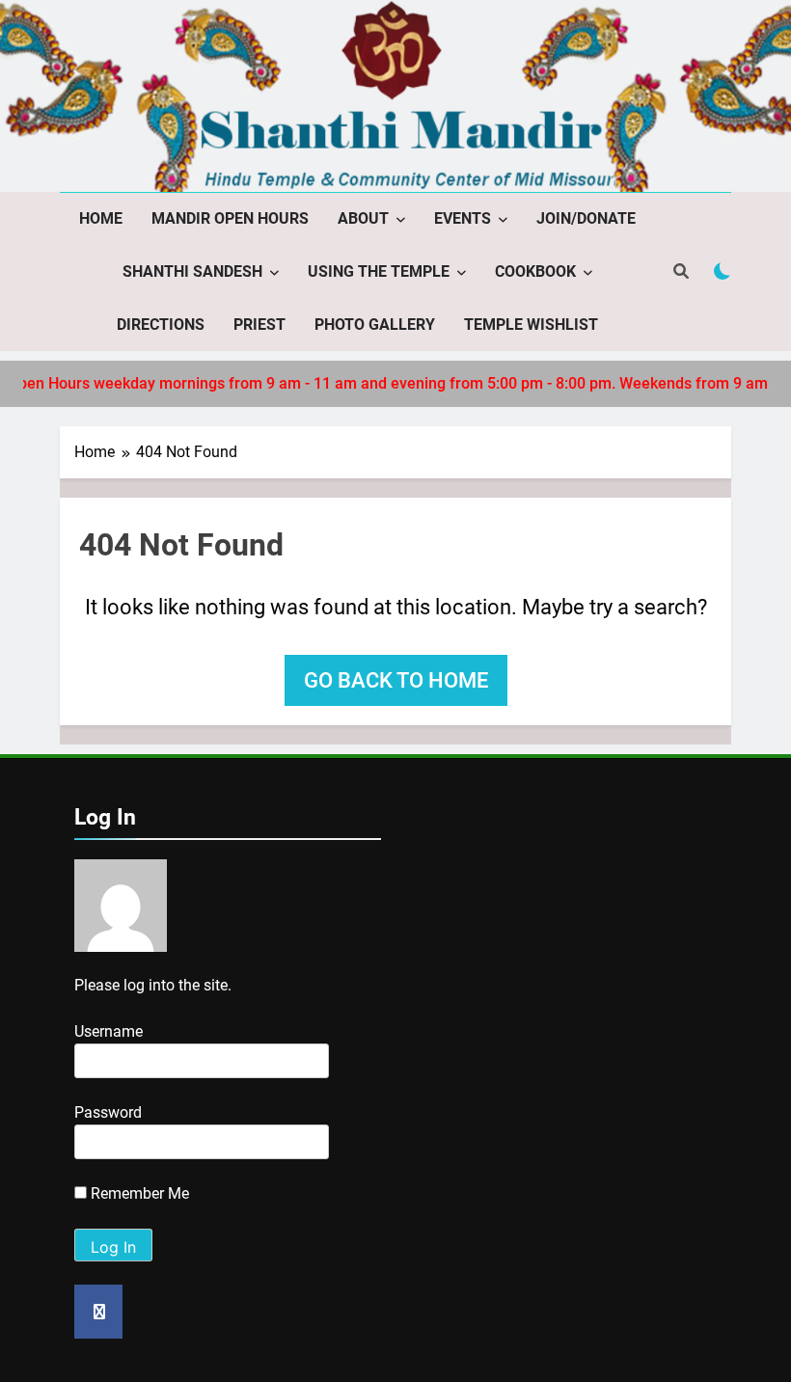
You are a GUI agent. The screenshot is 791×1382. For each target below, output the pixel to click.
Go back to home (396, 680)
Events (462, 218)
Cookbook (535, 271)
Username (108, 1031)
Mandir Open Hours (230, 218)
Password (108, 1112)
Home (101, 218)
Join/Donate (586, 218)
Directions (161, 324)
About (363, 218)
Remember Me (138, 1193)
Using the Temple (379, 271)
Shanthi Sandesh (192, 271)
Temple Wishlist (531, 324)
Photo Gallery (374, 324)
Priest (259, 324)
